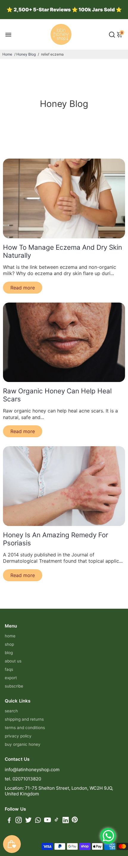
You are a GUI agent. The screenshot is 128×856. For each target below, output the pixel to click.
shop (9, 644)
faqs (9, 669)
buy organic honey (22, 744)
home (10, 635)
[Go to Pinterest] (75, 821)
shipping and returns (24, 719)
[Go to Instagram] (18, 821)
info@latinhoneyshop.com (32, 769)
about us (13, 661)
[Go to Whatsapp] (38, 821)
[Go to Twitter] (28, 821)
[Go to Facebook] (9, 821)
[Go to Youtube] (47, 821)
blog (9, 652)
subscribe (14, 686)
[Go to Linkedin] (65, 821)
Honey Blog (26, 54)
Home (7, 54)
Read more (22, 288)
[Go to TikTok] (57, 821)
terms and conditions (25, 727)
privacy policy (18, 736)
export (11, 677)
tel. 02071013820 (23, 779)
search (11, 710)
